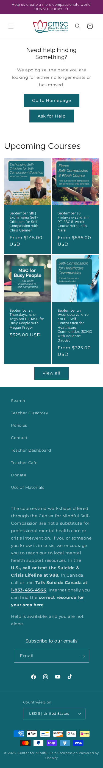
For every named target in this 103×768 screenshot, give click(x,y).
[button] (11, 26)
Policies (19, 425)
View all (51, 373)
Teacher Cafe (24, 462)
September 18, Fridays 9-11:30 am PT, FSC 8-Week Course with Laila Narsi (73, 221)
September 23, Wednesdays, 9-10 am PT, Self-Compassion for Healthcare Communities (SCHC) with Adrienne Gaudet (75, 325)
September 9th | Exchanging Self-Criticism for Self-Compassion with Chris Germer (24, 221)
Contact (19, 437)
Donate (18, 475)
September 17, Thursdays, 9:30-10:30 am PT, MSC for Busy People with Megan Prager (27, 318)
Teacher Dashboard (31, 450)
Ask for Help (52, 116)
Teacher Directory (29, 412)
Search (18, 400)
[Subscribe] (83, 656)
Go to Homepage (51, 100)
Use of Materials (27, 487)
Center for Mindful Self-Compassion (48, 753)
